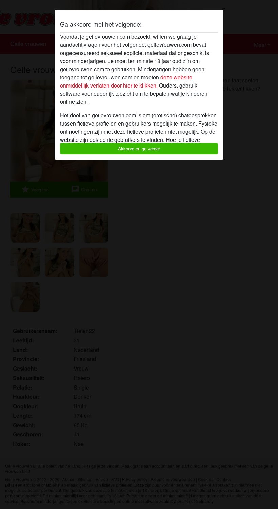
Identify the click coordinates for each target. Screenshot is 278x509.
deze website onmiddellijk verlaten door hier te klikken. (126, 81)
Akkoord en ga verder (139, 148)
